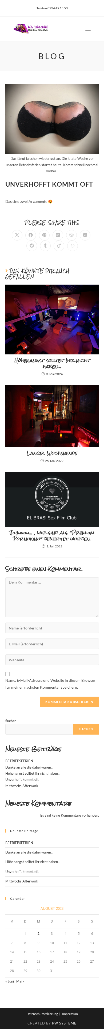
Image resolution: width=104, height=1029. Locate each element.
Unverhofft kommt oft (22, 779)
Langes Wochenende (52, 453)
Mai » (20, 981)
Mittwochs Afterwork (21, 786)
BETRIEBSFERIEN (19, 761)
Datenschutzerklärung (42, 1014)
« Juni (9, 981)
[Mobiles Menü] (88, 29)
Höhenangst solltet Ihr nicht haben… (52, 364)
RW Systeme (64, 1023)
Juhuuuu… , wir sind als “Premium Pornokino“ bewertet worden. (52, 536)
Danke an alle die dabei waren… (29, 767)
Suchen (10, 721)
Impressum (70, 1014)
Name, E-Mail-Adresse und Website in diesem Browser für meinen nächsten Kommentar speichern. (50, 683)
